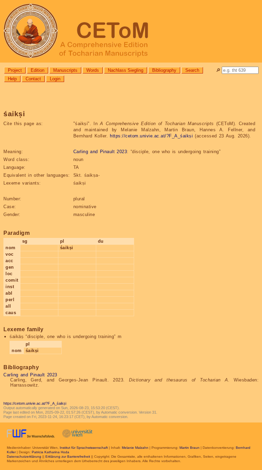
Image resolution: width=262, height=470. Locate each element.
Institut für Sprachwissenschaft (84, 447)
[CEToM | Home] (131, 31)
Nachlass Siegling (125, 70)
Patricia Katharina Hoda (50, 452)
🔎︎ (218, 70)
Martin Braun (189, 447)
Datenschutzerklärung (24, 456)
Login (55, 78)
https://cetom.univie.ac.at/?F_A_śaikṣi (151, 135)
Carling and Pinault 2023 (100, 151)
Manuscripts (65, 70)
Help (12, 78)
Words (92, 70)
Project (15, 70)
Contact (33, 78)
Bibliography (164, 70)
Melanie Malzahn (135, 447)
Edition (37, 70)
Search (192, 70)
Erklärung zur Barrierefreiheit (67, 456)
